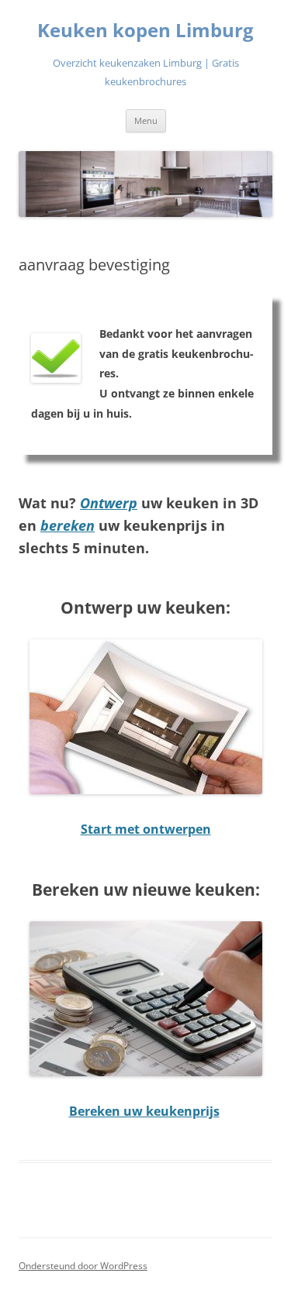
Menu (146, 120)
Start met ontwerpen (146, 829)
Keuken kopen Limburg (145, 31)
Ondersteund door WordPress (83, 1265)
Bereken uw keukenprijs (144, 1111)
